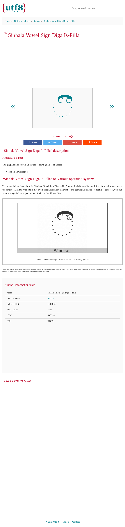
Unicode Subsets (22, 21)
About (66, 521)
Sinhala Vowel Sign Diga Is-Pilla (59, 21)
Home (8, 21)
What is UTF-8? (53, 521)
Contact (76, 521)
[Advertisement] (62, 62)
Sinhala (37, 21)
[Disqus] (62, 424)
